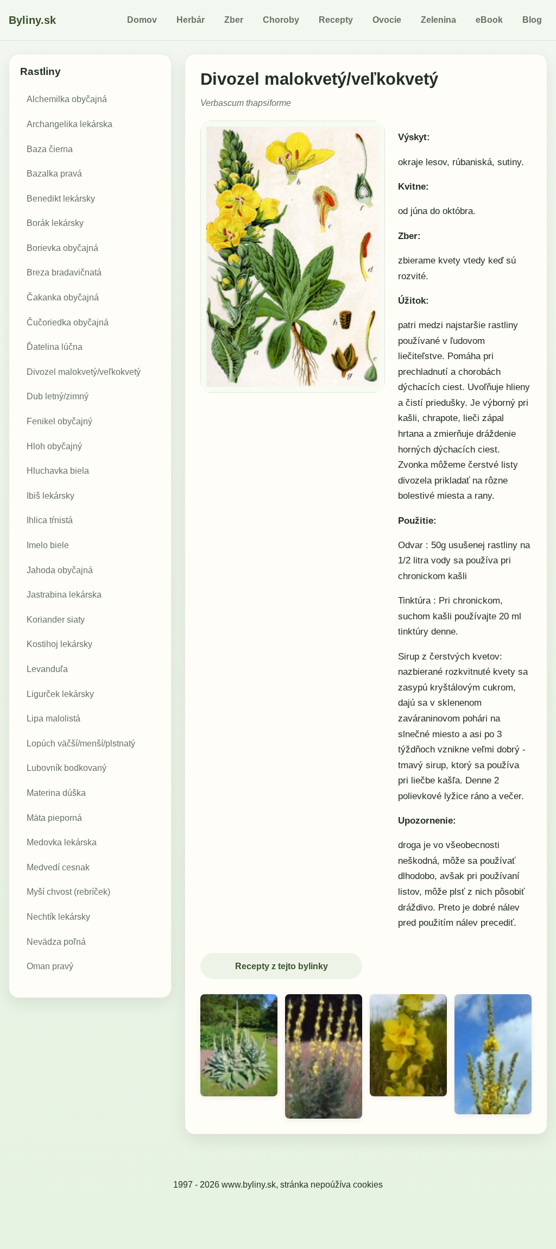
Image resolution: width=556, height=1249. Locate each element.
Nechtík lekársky (58, 916)
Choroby (281, 19)
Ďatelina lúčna (55, 347)
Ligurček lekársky (60, 694)
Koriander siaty (56, 619)
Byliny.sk (32, 20)
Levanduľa (47, 669)
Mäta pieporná (54, 818)
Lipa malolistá (53, 718)
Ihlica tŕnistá (50, 520)
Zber (233, 19)
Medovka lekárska (62, 842)
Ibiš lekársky (50, 495)
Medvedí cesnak (58, 867)
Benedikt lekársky (61, 198)
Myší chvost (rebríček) (68, 891)
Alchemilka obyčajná (67, 99)
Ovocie (386, 19)
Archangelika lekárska (69, 124)
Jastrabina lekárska (64, 594)
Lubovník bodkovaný (66, 768)
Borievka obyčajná (62, 248)
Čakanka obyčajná (63, 297)
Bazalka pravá (54, 173)
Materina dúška (56, 793)
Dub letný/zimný (58, 396)
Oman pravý (50, 966)
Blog (532, 19)
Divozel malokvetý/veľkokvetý (84, 371)
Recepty (336, 19)
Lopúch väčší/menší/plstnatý (81, 743)
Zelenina (438, 19)
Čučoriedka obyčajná (68, 322)
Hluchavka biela (58, 470)
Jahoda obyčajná (60, 570)
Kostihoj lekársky (59, 644)
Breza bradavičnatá (64, 272)
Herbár (190, 19)
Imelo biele (48, 545)
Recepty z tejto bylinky (281, 966)
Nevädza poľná (56, 941)
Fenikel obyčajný (59, 421)
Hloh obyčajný (54, 446)
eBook (489, 19)
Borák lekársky (55, 223)
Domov (142, 19)
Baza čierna (50, 149)
